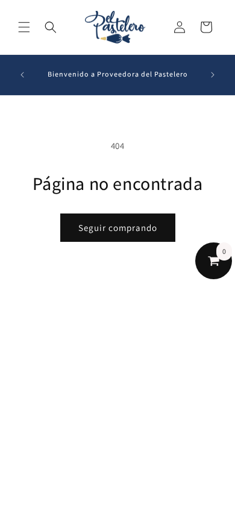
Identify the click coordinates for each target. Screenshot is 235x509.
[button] (24, 27)
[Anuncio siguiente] (212, 75)
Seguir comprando (117, 227)
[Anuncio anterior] (22, 75)
